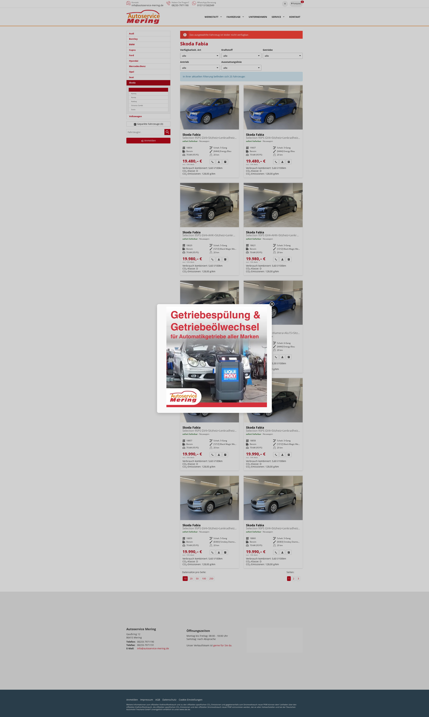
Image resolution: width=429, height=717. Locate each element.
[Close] (272, 304)
